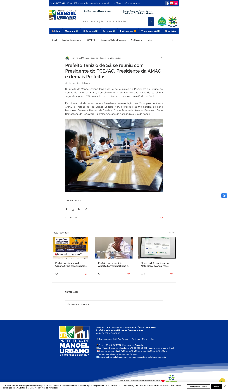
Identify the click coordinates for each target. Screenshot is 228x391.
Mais (150, 40)
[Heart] (163, 381)
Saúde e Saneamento (71, 40)
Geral (54, 40)
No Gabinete (136, 40)
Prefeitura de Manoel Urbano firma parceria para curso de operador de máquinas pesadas (70, 264)
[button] (71, 31)
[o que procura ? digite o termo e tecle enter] (151, 21)
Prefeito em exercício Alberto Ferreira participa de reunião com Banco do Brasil (114, 264)
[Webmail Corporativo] (176, 3)
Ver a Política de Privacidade (46, 387)
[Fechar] (224, 386)
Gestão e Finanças (74, 200)
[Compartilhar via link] (86, 209)
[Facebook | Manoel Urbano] (167, 3)
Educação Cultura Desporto (113, 40)
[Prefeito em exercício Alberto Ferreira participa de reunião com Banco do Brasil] (114, 248)
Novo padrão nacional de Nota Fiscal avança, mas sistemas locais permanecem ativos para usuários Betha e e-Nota (155, 264)
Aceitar (216, 386)
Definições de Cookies (198, 386)
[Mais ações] (161, 58)
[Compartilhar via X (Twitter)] (73, 209)
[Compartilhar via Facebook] (66, 209)
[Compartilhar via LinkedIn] (79, 209)
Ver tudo (172, 232)
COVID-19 (91, 40)
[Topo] (222, 381)
